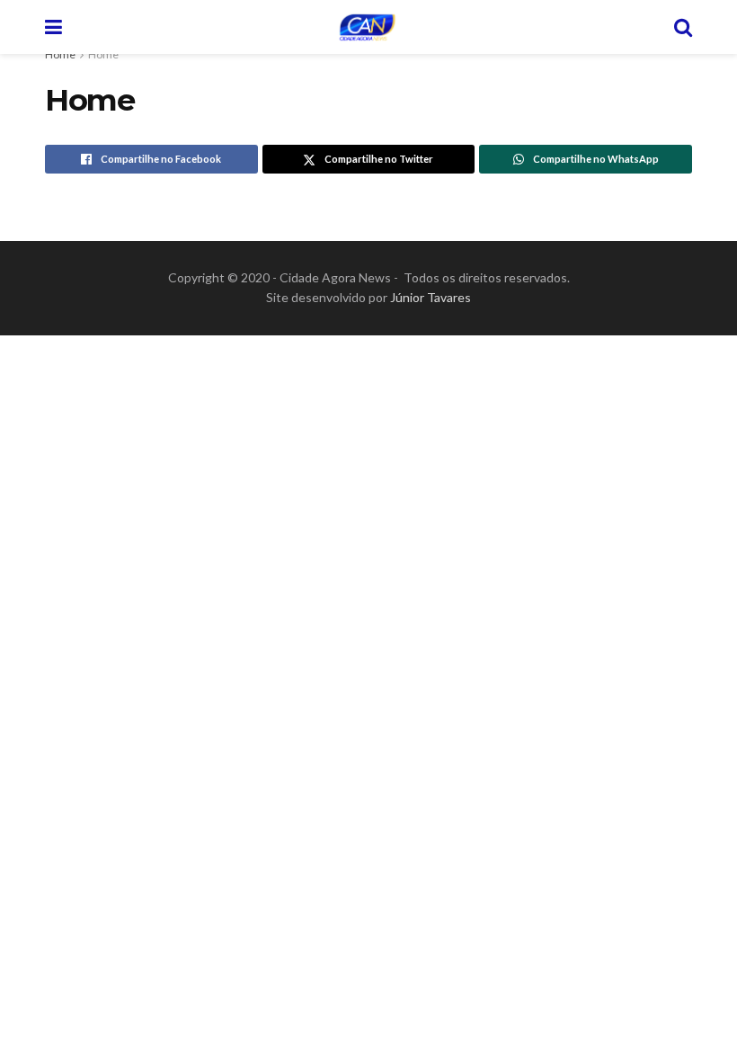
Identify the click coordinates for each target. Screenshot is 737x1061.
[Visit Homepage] (368, 27)
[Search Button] (683, 27)
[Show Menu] (53, 27)
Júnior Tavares (430, 297)
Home (60, 54)
